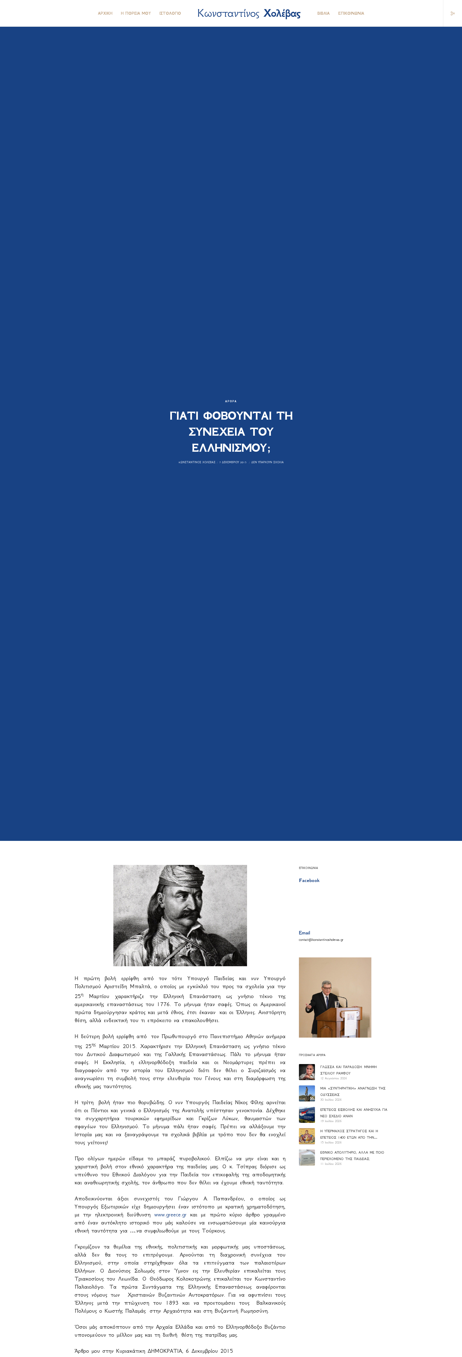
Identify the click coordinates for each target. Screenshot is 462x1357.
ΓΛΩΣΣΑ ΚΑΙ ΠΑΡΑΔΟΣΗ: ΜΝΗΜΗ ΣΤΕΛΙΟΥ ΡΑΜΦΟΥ (348, 1070)
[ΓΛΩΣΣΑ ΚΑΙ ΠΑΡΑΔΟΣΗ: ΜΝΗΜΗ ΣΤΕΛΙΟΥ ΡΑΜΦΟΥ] (307, 1072)
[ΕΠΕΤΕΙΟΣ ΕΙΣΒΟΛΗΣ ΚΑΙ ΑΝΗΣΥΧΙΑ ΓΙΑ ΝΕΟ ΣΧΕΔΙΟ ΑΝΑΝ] (307, 1115)
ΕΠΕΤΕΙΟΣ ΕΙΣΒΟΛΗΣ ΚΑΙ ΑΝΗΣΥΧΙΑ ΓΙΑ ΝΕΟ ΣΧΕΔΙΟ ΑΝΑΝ (353, 1113)
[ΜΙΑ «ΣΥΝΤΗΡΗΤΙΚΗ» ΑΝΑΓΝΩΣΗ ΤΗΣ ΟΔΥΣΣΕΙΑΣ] (307, 1093)
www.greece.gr (170, 1214)
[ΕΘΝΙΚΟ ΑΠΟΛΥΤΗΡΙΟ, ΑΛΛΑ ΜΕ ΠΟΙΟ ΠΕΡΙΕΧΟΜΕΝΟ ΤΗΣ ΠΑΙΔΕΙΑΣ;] (307, 1157)
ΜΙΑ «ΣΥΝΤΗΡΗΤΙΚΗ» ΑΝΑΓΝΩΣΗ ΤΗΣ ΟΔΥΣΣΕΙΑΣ (353, 1091)
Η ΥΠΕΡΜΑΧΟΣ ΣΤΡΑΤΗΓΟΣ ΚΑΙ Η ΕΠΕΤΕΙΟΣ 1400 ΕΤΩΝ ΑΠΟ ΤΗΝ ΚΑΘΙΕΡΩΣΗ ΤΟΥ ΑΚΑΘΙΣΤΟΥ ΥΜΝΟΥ (351, 1135)
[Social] (449, 13)
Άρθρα (231, 401)
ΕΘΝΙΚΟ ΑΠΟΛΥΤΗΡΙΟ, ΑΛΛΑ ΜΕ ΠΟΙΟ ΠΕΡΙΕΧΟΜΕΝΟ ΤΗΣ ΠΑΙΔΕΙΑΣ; (352, 1155)
